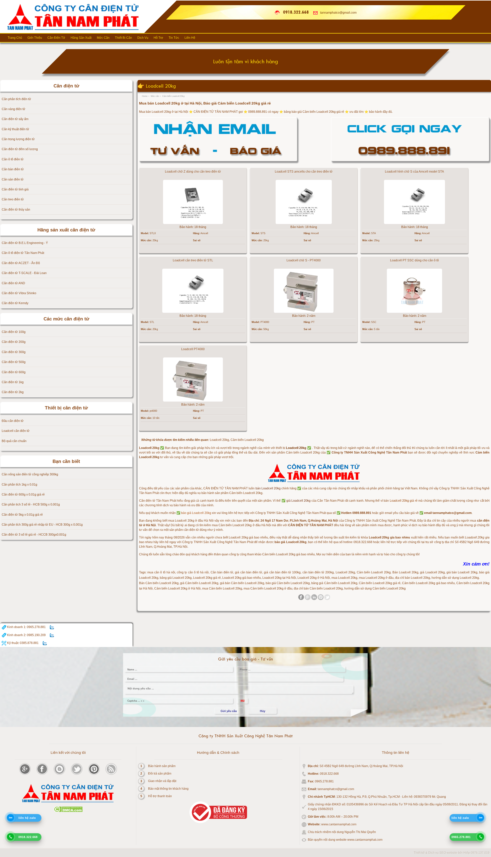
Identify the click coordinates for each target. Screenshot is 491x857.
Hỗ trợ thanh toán (160, 796)
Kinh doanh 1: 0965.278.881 (26, 627)
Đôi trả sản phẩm (159, 773)
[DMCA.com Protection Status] (68, 811)
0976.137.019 (480, 852)
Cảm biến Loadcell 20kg (303, 452)
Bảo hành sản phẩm (161, 766)
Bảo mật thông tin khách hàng (168, 788)
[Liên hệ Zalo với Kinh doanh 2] (52, 635)
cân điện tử (191, 529)
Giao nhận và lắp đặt (162, 781)
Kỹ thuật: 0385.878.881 (22, 643)
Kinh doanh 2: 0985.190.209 (26, 635)
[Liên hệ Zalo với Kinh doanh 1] (52, 627)
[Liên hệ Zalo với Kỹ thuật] (45, 643)
